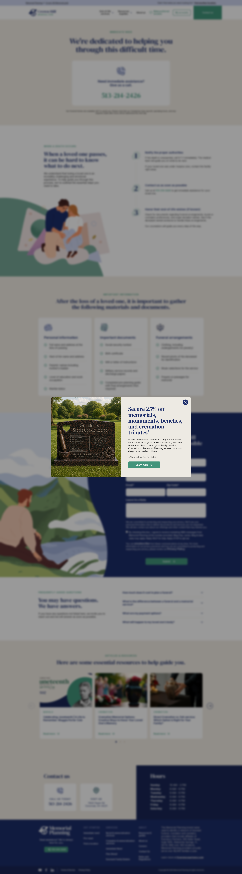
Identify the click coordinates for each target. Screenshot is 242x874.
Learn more (142, 464)
